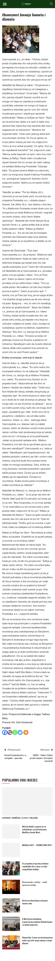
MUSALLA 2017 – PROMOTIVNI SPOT (37, 845)
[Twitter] (20, 732)
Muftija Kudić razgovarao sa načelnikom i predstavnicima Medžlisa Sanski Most (34, 829)
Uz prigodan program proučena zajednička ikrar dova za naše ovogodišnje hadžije (35, 866)
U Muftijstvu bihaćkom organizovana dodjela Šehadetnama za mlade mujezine (37, 921)
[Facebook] (4, 732)
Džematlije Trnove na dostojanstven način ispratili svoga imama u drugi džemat (37, 940)
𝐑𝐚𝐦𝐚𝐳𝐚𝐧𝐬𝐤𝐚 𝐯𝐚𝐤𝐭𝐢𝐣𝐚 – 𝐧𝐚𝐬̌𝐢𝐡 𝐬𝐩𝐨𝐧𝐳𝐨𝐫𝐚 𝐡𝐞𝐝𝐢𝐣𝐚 (34, 883)
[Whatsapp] (15, 732)
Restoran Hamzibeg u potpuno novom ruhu (35, 902)
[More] (26, 732)
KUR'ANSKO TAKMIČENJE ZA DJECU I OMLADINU (20, 817)
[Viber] (9, 732)
